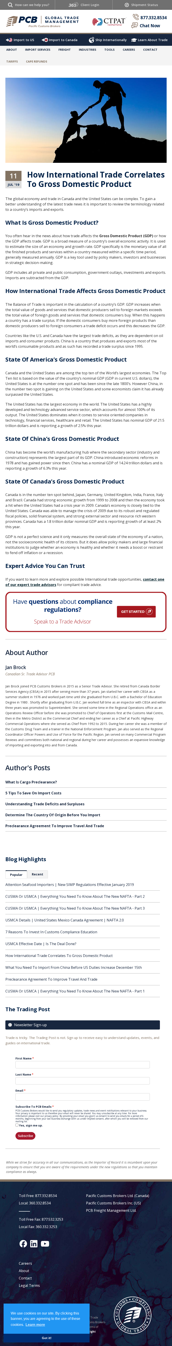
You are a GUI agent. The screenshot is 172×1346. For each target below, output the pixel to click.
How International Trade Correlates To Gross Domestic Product (59, 955)
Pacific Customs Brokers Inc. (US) (113, 1203)
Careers (25, 1263)
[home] (44, 21)
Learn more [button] (35, 1325)
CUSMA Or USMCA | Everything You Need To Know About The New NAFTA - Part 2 (75, 896)
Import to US (24, 40)
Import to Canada (63, 40)
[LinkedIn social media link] (34, 1244)
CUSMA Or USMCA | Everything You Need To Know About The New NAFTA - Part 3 (75, 908)
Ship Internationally (111, 40)
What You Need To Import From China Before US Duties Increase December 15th (73, 967)
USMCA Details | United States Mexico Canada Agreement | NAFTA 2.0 (64, 920)
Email (19, 1090)
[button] (37, 50)
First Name (23, 1058)
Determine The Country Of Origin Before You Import (52, 814)
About (11, 50)
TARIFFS (12, 61)
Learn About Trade (153, 40)
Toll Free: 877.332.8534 (38, 1195)
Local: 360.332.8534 (35, 1203)
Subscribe (25, 1136)
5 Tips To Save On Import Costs (33, 793)
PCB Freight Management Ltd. (111, 1210)
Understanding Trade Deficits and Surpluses (44, 804)
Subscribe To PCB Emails (33, 1106)
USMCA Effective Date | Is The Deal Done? (40, 943)
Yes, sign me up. (31, 1125)
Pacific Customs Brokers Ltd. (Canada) (117, 1195)
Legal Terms (29, 1285)
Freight (90, 1331)
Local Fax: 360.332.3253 (38, 1226)
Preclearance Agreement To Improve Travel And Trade (51, 979)
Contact (150, 50)
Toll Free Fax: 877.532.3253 (41, 1219)
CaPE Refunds (36, 61)
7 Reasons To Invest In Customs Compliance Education (51, 931)
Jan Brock (15, 668)
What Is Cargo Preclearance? (31, 782)
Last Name (23, 1074)
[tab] (16, 874)
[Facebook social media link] (23, 1244)
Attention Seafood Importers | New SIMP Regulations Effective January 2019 (69, 884)
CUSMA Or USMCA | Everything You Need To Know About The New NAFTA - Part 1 (75, 991)
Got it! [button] (47, 1338)
